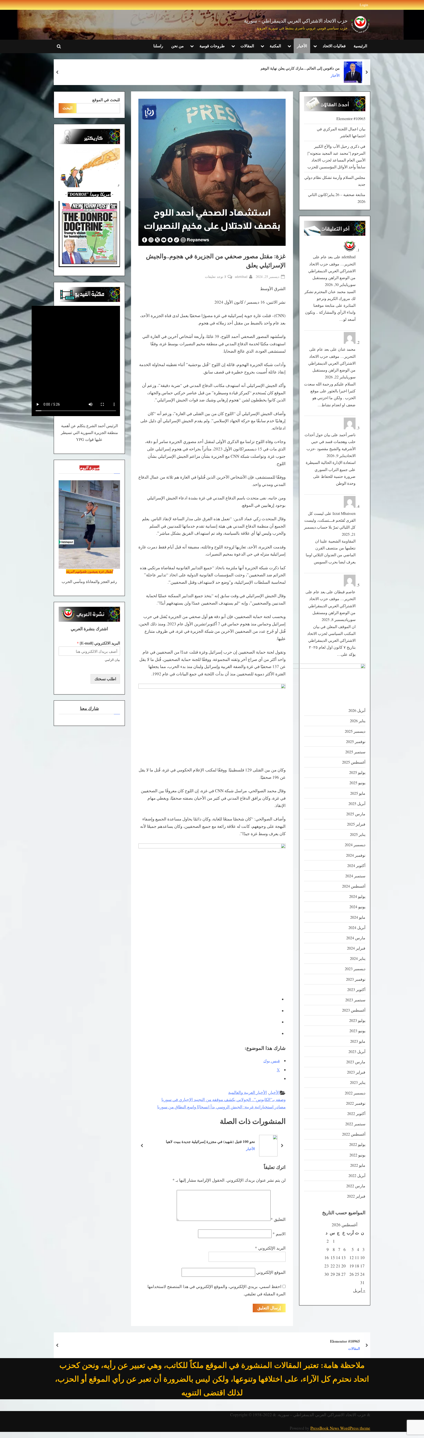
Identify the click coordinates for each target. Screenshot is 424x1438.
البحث (67, 108)
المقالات (247, 46)
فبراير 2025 (356, 824)
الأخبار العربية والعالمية (247, 1092)
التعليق (278, 1219)
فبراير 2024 (356, 948)
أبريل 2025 (356, 803)
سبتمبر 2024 (355, 876)
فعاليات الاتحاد (334, 46)
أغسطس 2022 (353, 1134)
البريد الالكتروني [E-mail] (98, 643)
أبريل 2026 (356, 710)
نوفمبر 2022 (355, 1103)
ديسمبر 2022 (355, 1093)
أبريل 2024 (356, 927)
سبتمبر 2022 (355, 1124)
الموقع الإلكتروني (271, 1272)
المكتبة (275, 46)
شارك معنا (89, 708)
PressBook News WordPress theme (340, 1428)
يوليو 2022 (357, 1144)
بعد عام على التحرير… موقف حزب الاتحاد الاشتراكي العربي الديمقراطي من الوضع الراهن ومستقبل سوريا (332, 270)
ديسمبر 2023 (355, 968)
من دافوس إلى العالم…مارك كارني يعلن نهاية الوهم (300, 68)
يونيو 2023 (357, 1030)
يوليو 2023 (357, 1020)
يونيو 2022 (357, 1155)
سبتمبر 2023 (355, 1000)
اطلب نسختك (105, 679)
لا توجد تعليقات (215, 277)
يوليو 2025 (357, 772)
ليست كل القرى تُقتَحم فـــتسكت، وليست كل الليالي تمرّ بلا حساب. (330, 520)
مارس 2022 (355, 1186)
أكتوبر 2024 (356, 865)
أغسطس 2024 (353, 886)
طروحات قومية (212, 46)
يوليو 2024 (357, 896)
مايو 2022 (357, 1165)
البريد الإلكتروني (270, 1248)
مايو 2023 (357, 1041)
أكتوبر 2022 (356, 1113)
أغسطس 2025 (353, 762)
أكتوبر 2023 (356, 989)
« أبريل (359, 1290)
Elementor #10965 (350, 118)
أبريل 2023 (356, 1051)
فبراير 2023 (356, 1072)
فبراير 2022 (356, 1196)
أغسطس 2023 (353, 1010)
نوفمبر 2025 (355, 741)
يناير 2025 (357, 834)
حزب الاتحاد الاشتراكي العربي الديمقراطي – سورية (295, 21)
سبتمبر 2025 (355, 752)
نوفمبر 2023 (355, 979)
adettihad (241, 276)
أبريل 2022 (356, 1175)
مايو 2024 (357, 917)
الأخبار (302, 46)
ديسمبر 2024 (355, 844)
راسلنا (158, 46)
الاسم (279, 1234)
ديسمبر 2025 (355, 731)
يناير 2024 (357, 958)
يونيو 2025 (357, 782)
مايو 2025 (357, 793)
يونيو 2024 (357, 906)
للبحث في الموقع (106, 100)
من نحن (177, 46)
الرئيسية (360, 46)
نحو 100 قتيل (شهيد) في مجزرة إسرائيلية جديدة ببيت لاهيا (210, 1141)
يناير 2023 (357, 1082)
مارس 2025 (355, 814)
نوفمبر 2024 (355, 855)
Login (364, 4)
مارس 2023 (355, 1062)
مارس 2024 (355, 938)
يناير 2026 (357, 720)
